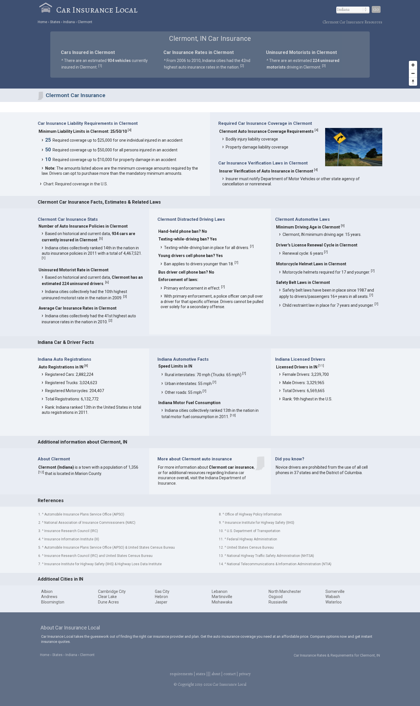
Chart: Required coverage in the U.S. (75, 184)
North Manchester (285, 591)
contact (229, 674)
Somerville (335, 591)
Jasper (161, 602)
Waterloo (333, 602)
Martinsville (222, 596)
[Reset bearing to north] (413, 81)
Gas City (162, 591)
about (215, 674)
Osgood (276, 596)
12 (41, 472)
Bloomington (52, 602)
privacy (245, 674)
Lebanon (219, 591)
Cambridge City (112, 591)
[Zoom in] (413, 65)
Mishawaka (222, 602)
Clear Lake (107, 596)
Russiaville (278, 602)
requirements (181, 674)
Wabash (332, 596)
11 (321, 366)
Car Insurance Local (96, 9)
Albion (47, 591)
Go (376, 9)
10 (233, 415)
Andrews (49, 596)
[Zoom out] (413, 73)
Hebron (161, 596)
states (200, 674)
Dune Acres (108, 602)
